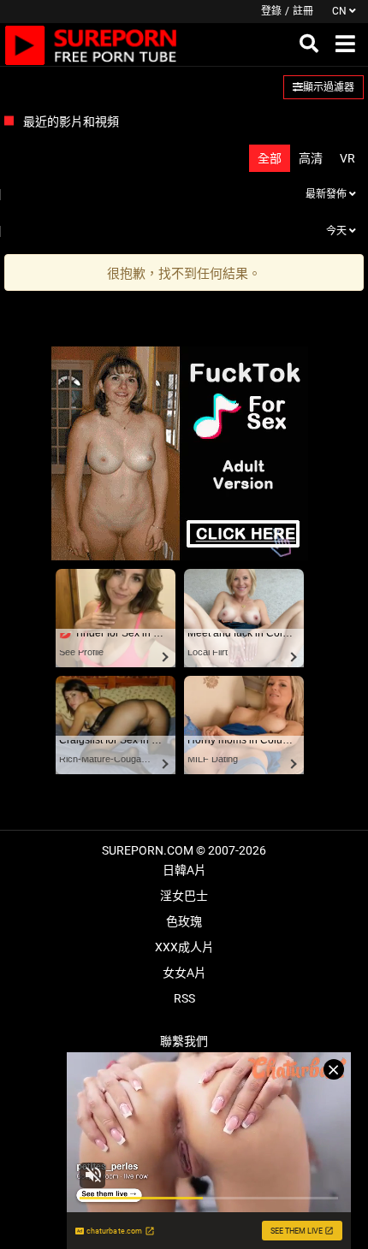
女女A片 (184, 973)
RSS (184, 998)
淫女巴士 (184, 896)
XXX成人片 (184, 947)
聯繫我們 (184, 1041)
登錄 (271, 11)
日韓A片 (184, 870)
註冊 (303, 11)
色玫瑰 (184, 921)
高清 (311, 158)
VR (347, 158)
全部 (270, 158)
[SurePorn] (91, 44)
